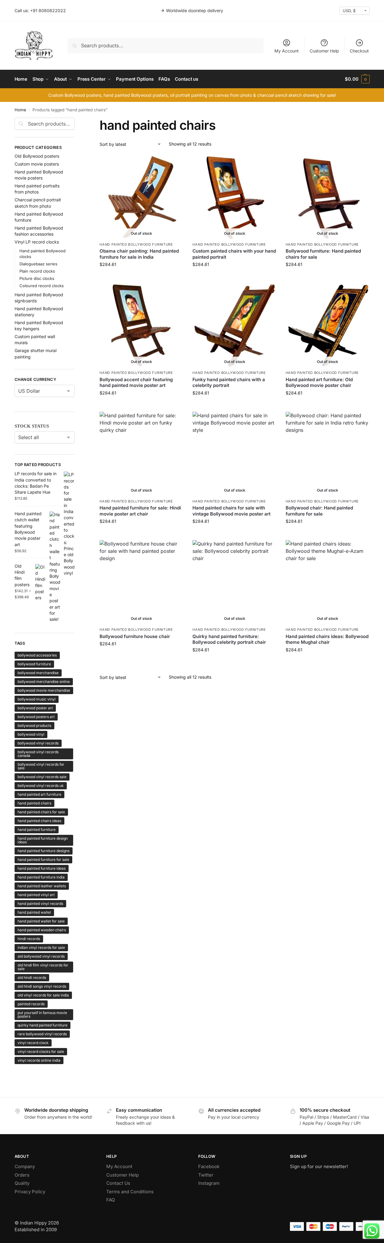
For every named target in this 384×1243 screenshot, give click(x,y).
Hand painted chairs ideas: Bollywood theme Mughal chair (327, 639)
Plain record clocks (37, 271)
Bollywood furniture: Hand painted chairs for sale (323, 254)
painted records (31, 1004)
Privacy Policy (30, 1191)
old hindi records (32, 977)
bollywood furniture (34, 664)
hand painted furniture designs (44, 850)
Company (25, 1166)
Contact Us (118, 1183)
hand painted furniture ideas (42, 868)
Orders (22, 1175)
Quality (22, 1183)
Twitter (205, 1175)
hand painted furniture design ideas (43, 840)
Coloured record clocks (41, 285)
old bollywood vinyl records (41, 956)
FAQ (110, 1200)
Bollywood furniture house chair (135, 636)
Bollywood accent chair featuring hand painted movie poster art (136, 382)
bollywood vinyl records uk (41, 785)
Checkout (359, 50)
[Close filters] (76, 121)
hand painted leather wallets (42, 886)
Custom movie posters (37, 163)
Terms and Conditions (130, 1191)
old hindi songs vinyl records (42, 986)
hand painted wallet (34, 912)
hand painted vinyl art (36, 894)
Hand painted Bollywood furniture (136, 244)
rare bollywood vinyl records (42, 1034)
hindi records (29, 938)
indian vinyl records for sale (41, 947)
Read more (141, 277)
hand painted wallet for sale (41, 921)
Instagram (208, 1183)
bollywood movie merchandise (44, 690)
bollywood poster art (35, 708)
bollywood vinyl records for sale (41, 766)
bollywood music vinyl (37, 699)
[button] (357, 79)
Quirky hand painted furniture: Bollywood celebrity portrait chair (229, 639)
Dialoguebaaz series (38, 263)
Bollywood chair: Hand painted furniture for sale (319, 511)
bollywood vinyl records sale (42, 776)
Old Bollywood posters (37, 156)
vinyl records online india (39, 1060)
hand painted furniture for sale (43, 859)
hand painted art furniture (39, 794)
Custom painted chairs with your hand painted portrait (234, 254)
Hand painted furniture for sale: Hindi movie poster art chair (140, 511)
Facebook (208, 1166)
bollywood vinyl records (38, 743)
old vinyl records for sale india (43, 995)
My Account (286, 50)
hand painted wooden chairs (42, 930)
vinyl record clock (33, 1042)
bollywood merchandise (38, 672)
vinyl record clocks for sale (41, 1051)
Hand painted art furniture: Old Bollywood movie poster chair (319, 382)
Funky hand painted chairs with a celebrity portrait (228, 382)
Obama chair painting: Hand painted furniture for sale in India (139, 254)
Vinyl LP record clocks (37, 241)
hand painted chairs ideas (39, 820)
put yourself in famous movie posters (42, 1014)
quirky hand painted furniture (42, 1025)
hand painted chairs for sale (41, 812)
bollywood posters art (36, 716)
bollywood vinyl (31, 734)
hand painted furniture (37, 829)
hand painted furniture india (41, 877)
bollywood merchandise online (44, 681)
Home (20, 109)
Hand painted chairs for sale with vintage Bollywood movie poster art (231, 511)
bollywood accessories (37, 655)
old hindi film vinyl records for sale (43, 967)
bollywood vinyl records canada (38, 754)
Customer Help (324, 50)
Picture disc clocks (36, 278)
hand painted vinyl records (40, 903)
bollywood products (34, 725)
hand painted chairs (34, 803)
